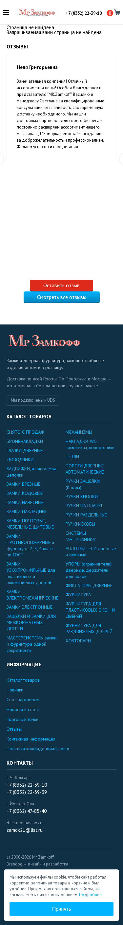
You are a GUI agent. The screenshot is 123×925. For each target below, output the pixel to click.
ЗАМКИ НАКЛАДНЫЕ (27, 512)
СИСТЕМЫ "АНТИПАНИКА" (81, 536)
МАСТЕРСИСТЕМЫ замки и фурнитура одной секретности (31, 644)
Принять (61, 909)
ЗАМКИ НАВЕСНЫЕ (25, 502)
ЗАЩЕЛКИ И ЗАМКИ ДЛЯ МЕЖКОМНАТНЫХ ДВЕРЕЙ (31, 622)
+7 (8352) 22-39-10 (84, 13)
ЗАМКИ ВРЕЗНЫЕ (23, 484)
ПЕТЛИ (72, 457)
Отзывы (14, 729)
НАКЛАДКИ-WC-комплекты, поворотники (90, 444)
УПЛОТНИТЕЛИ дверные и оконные (91, 552)
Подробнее (90, 895)
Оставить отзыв (61, 285)
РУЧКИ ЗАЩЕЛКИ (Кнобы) (83, 484)
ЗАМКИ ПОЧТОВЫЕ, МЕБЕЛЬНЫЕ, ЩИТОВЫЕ (30, 524)
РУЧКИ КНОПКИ (82, 496)
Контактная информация (31, 739)
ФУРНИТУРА (78, 595)
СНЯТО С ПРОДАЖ (25, 432)
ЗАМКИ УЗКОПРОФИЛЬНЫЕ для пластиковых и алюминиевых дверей (31, 573)
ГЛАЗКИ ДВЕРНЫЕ (25, 450)
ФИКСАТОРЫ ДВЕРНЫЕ (89, 585)
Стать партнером (23, 700)
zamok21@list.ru (25, 830)
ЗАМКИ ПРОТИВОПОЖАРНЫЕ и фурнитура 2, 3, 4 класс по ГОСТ (30, 545)
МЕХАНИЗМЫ (79, 432)
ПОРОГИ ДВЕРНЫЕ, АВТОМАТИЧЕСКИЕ (85, 469)
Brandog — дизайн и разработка (37, 864)
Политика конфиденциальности (38, 749)
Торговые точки (22, 719)
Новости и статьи (23, 709)
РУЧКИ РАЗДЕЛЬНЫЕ (86, 515)
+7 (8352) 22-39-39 (27, 792)
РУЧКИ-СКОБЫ (80, 524)
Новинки (15, 690)
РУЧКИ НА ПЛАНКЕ (84, 506)
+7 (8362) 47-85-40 (27, 811)
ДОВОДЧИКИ (20, 459)
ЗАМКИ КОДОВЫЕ (25, 493)
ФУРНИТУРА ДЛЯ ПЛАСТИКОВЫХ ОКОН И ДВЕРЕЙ (90, 610)
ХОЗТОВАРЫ (78, 641)
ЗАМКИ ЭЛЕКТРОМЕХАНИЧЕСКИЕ (32, 595)
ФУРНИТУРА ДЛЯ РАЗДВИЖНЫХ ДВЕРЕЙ (89, 628)
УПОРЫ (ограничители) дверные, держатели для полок (89, 570)
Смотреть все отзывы (61, 297)
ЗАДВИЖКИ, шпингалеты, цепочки (31, 472)
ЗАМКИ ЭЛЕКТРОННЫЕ (29, 607)
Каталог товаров (23, 680)
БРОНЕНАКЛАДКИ (25, 441)
